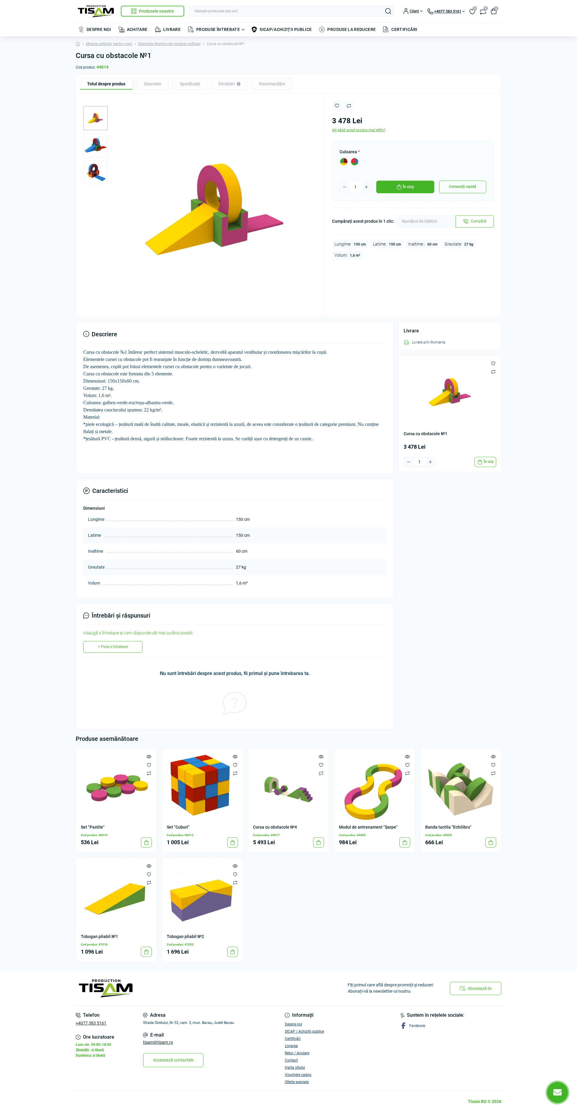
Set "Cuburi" (178, 827)
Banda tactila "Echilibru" (448, 827)
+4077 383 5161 (91, 1023)
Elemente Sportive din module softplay (169, 44)
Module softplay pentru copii (109, 44)
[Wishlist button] (337, 105)
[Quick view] (149, 756)
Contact (291, 1060)
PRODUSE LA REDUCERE (351, 29)
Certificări (293, 1039)
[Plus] (366, 187)
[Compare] (149, 773)
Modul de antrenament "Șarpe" (368, 827)
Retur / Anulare (297, 1053)
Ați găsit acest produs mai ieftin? (359, 130)
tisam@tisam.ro (158, 1042)
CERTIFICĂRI (404, 29)
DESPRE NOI (99, 29)
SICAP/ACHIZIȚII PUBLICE (286, 29)
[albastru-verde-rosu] (354, 161)
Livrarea (291, 1046)
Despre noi (293, 1024)
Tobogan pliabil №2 (185, 936)
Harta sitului (295, 1067)
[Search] (388, 11)
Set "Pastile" (93, 827)
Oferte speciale (297, 1082)
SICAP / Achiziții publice (304, 1031)
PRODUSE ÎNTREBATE (218, 29)
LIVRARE (172, 29)
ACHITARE (137, 29)
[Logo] (96, 11)
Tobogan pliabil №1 (99, 936)
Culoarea (350, 151)
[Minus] (345, 187)
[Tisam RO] (180, 988)
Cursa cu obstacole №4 (275, 827)
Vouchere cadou (298, 1075)
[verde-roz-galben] (344, 161)
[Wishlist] (149, 764)
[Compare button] (349, 106)
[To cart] (146, 842)
